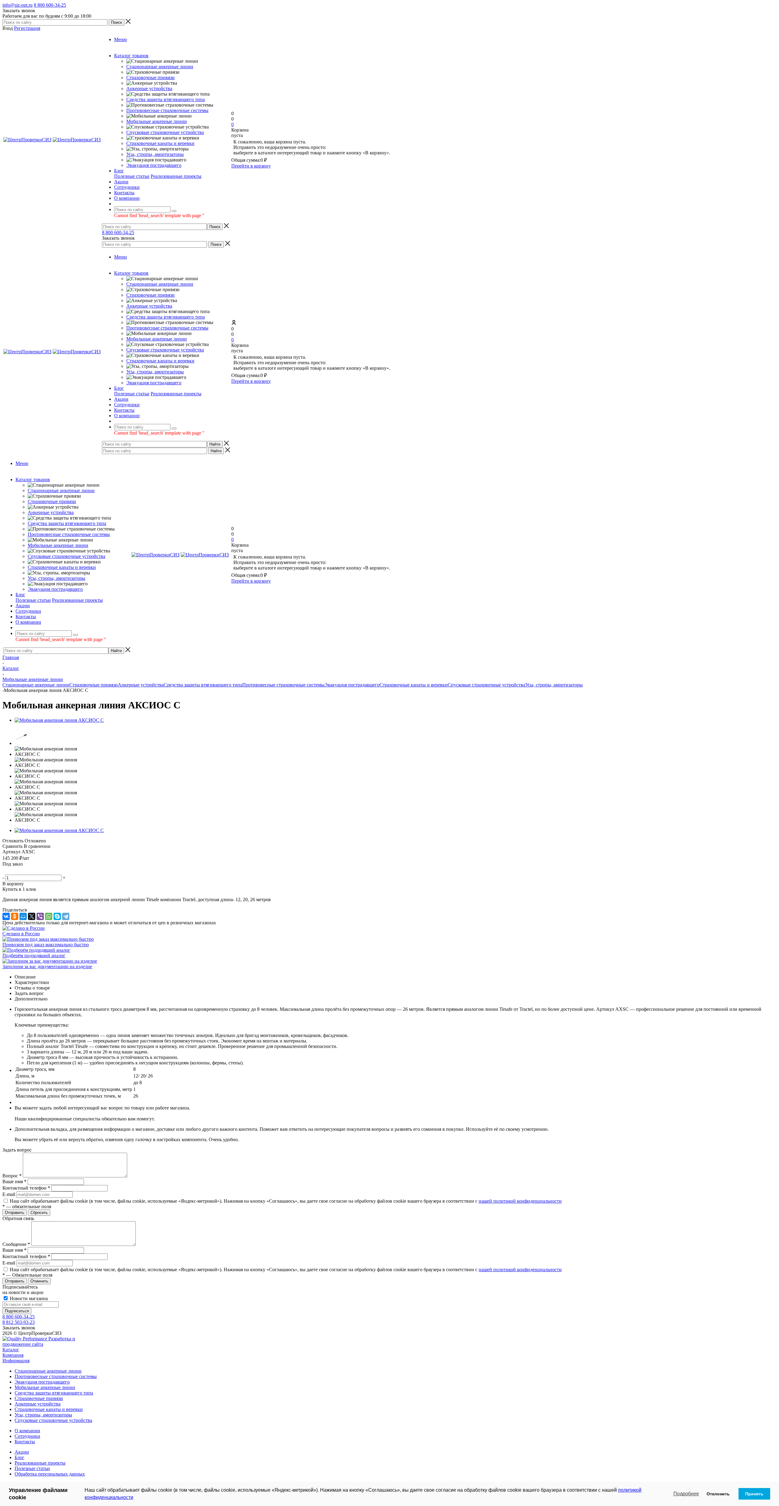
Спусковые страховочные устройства (165, 132)
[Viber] (40, 916)
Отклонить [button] (718, 1493)
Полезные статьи (131, 176)
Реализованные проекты (176, 176)
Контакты (25, 1441)
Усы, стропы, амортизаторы (155, 154)
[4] (28, 871)
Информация (16, 1360)
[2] (14, 871)
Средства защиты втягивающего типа (165, 99)
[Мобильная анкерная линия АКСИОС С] (59, 720)
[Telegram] (65, 916)
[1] (6, 871)
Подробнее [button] (686, 1493)
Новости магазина (28, 1298)
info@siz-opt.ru (17, 5)
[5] (36, 871)
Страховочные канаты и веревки (160, 143)
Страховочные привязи (150, 77)
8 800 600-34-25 (50, 5)
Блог (19, 1457)
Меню (120, 39)
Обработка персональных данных (50, 1473)
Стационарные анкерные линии (159, 66)
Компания (12, 1355)
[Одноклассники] (14, 916)
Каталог (10, 1349)
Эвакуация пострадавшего (153, 165)
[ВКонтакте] (6, 916)
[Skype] (57, 916)
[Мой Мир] (23, 916)
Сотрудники (27, 1436)
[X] (31, 916)
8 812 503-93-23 (18, 1322)
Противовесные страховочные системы (167, 110)
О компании (27, 1430)
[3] (21, 871)
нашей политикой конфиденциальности (520, 1201)
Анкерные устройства (149, 88)
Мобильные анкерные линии (156, 121)
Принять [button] (754, 1493)
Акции (22, 1452)
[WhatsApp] (48, 916)
